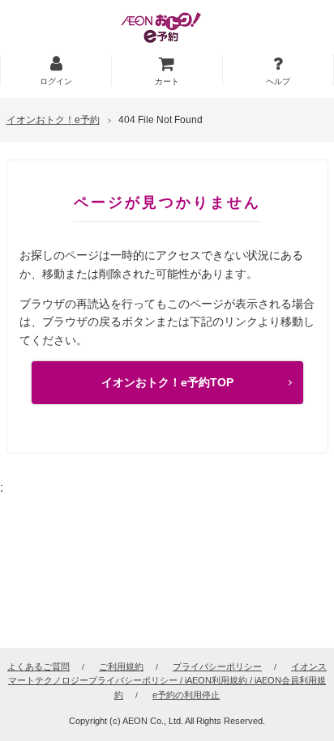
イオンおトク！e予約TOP (167, 382)
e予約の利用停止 (186, 695)
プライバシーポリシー (217, 666)
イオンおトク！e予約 (53, 120)
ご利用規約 (121, 666)
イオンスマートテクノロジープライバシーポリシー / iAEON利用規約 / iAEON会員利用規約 (167, 681)
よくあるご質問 (38, 666)
